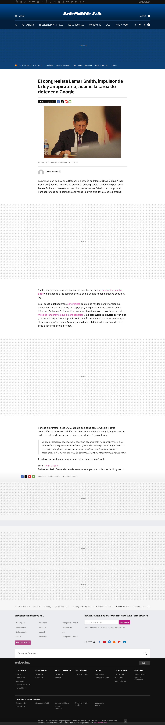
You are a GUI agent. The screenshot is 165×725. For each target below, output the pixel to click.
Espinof (58, 678)
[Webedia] (22, 662)
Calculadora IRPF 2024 (104, 607)
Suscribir (124, 622)
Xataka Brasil (20, 706)
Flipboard (139, 24)
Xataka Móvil (20, 678)
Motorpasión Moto (102, 678)
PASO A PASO (121, 25)
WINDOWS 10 (95, 25)
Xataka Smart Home (23, 684)
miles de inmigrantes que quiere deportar (60, 314)
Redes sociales (21, 632)
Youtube (104, 641)
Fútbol (114, 65)
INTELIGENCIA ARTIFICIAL (51, 25)
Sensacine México (62, 703)
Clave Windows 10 (62, 607)
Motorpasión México (99, 704)
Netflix (18, 637)
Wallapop (88, 65)
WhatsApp (43, 637)
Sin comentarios (48, 102)
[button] (53, 171)
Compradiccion (120, 681)
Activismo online (53, 476)
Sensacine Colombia (59, 707)
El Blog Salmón (139, 674)
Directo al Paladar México (81, 704)
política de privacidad (117, 627)
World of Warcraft (101, 65)
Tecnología (77, 65)
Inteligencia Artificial (70, 637)
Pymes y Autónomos (138, 679)
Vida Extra (39, 678)
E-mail (69, 101)
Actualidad (43, 623)
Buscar (145, 653)
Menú (22, 16)
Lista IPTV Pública (123, 607)
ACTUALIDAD (28, 25)
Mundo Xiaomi (21, 688)
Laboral (42, 632)
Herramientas (21, 627)
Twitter (135, 24)
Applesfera (20, 681)
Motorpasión (99, 674)
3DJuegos (39, 674)
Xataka (18, 674)
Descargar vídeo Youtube (82, 607)
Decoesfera (119, 678)
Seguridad (43, 627)
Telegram (148, 24)
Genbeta (83, 13)
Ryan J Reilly (51, 465)
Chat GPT (36, 607)
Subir (142, 663)
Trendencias (119, 674)
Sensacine (59, 674)
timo (63, 632)
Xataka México (21, 703)
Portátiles (49, 65)
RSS (114, 641)
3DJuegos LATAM (42, 703)
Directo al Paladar (81, 674)
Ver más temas (23, 643)
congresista (73, 304)
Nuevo (143, 16)
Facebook (144, 24)
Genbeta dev (67, 627)
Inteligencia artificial (70, 623)
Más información (100, 723)
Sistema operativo (63, 65)
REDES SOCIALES (76, 25)
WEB (108, 25)
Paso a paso (20, 623)
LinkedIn (124, 641)
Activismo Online (70, 476)
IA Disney (47, 607)
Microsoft (38, 65)
